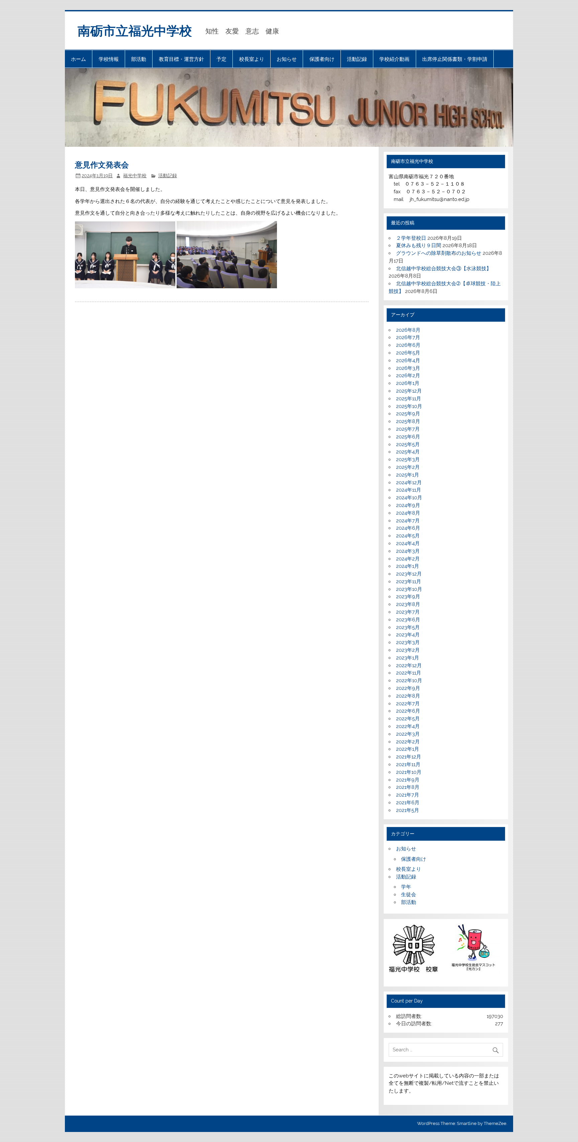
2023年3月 (408, 642)
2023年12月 (409, 574)
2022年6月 (408, 711)
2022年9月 (408, 688)
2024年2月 (408, 559)
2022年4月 (408, 726)
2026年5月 (408, 353)
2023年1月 (407, 658)
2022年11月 (408, 673)
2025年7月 (408, 429)
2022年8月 (408, 696)
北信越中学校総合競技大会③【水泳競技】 (443, 269)
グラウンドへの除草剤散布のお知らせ (438, 253)
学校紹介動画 (394, 59)
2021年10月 (408, 772)
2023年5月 (408, 627)
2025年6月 (408, 437)
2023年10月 (409, 589)
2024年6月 (408, 528)
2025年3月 (408, 459)
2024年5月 (408, 536)
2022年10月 (409, 681)
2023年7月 (408, 612)
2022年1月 (407, 749)
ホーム (78, 59)
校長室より (251, 59)
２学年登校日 (411, 238)
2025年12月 (409, 391)
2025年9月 (408, 414)
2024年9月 (408, 505)
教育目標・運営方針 (181, 59)
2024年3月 (408, 551)
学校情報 (109, 59)
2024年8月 (408, 513)
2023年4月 (408, 635)
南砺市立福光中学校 (135, 30)
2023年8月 (408, 604)
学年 (406, 887)
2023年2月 (408, 650)
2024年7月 (408, 521)
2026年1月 (407, 383)
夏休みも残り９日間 (418, 245)
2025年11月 (408, 399)
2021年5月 (407, 810)
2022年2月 (408, 742)
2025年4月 (408, 452)
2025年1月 (407, 475)
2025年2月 (408, 467)
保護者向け (321, 59)
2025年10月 (409, 406)
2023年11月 (408, 582)
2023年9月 (408, 597)
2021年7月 (407, 795)
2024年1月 (407, 566)
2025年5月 (408, 444)
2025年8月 (408, 421)
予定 (221, 59)
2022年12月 (409, 665)
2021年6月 (407, 803)
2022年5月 (408, 719)
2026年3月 (408, 368)
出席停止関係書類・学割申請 (454, 59)
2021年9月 (407, 780)
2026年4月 (408, 360)
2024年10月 (409, 498)
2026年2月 (408, 376)
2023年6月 (408, 620)
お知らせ (287, 59)
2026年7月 (408, 337)
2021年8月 (407, 787)
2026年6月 (408, 345)
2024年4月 (408, 543)
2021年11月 (408, 764)
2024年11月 (408, 490)
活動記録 (357, 59)
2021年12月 (408, 757)
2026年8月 (408, 330)
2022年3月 (408, 734)
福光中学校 (135, 175)
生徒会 (408, 895)
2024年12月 (409, 483)
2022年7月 (408, 704)
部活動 (138, 59)
